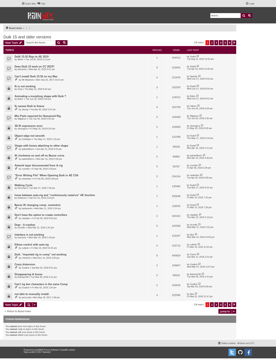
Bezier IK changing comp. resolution (38, 205)
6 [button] (229, 42)
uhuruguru (23, 128)
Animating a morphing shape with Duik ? (40, 96)
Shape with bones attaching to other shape (41, 145)
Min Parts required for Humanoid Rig (38, 116)
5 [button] (225, 42)
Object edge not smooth (30, 135)
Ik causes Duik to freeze (29, 106)
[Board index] (41, 15)
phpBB (38, 350)
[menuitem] (41, 3)
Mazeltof (47, 352)
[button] (234, 42)
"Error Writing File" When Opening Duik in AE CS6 (46, 175)
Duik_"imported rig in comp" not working (40, 254)
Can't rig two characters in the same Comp (41, 284)
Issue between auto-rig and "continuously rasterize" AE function (55, 195)
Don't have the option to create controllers (41, 214)
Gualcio (25, 268)
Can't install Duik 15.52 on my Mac (36, 76)
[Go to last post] (197, 56)
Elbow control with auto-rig (32, 244)
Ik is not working (25, 86)
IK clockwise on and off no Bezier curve (39, 155)
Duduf (193, 56)
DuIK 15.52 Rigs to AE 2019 (31, 56)
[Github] (240, 352)
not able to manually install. (32, 294)
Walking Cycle (23, 185)
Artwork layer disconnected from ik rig (39, 165)
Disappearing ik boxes (28, 274)
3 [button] (216, 42)
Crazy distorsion (25, 264)
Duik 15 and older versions (27, 37)
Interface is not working (29, 234)
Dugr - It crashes (25, 224)
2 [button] (212, 42)
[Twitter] (232, 352)
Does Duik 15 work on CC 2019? (34, 66)
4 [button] (220, 42)
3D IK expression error (29, 125)
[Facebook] (248, 352)
